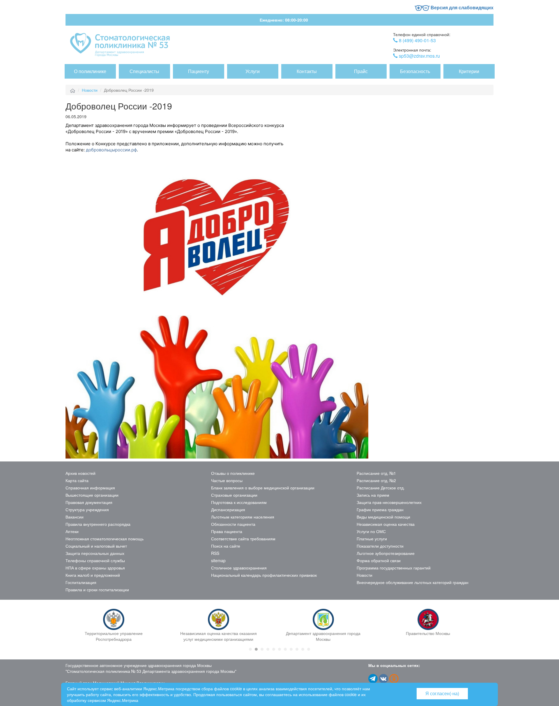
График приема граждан (380, 509)
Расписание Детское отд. (381, 488)
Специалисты (144, 71)
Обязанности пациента (233, 524)
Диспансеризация (228, 509)
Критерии (469, 71)
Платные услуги (372, 539)
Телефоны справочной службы (95, 560)
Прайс (361, 71)
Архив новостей (80, 473)
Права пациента (226, 531)
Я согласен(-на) (442, 693)
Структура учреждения (87, 509)
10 (302, 649)
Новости (90, 90)
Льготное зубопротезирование (386, 553)
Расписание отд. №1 (376, 473)
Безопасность (415, 71)
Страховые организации (234, 495)
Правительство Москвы (428, 633)
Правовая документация (89, 502)
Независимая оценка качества (386, 524)
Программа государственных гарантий (394, 568)
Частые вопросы (227, 480)
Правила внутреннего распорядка (98, 524)
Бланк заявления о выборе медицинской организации (262, 488)
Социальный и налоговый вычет (96, 546)
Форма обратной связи (379, 560)
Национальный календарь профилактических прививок (264, 575)
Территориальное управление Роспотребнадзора (114, 636)
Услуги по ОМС (371, 531)
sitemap (218, 560)
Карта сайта (77, 480)
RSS (215, 553)
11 (308, 649)
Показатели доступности (380, 546)
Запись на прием (373, 495)
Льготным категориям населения (242, 517)
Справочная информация (90, 488)
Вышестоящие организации (92, 495)
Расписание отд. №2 (376, 480)
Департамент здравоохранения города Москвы (323, 636)
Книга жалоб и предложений (93, 575)
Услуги (252, 71)
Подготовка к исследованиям (239, 502)
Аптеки (72, 531)
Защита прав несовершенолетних (389, 502)
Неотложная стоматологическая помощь (105, 539)
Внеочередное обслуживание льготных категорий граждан (412, 582)
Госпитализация (81, 582)
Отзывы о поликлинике (233, 473)
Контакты (307, 71)
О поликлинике (90, 71)
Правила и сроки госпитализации (97, 589)
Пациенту (198, 71)
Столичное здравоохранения (239, 568)
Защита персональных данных (95, 553)
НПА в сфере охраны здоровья (95, 568)
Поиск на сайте (225, 546)
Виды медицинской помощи (383, 517)
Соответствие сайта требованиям (243, 539)
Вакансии (75, 517)
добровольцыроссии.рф (111, 150)
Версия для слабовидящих (461, 7)
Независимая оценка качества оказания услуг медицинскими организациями (218, 636)
